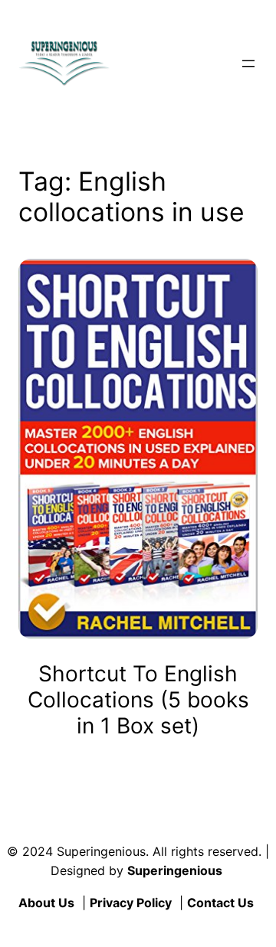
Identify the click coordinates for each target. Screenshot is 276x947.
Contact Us (220, 902)
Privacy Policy (131, 902)
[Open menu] (248, 63)
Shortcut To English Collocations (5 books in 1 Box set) (138, 699)
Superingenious (174, 870)
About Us (46, 902)
